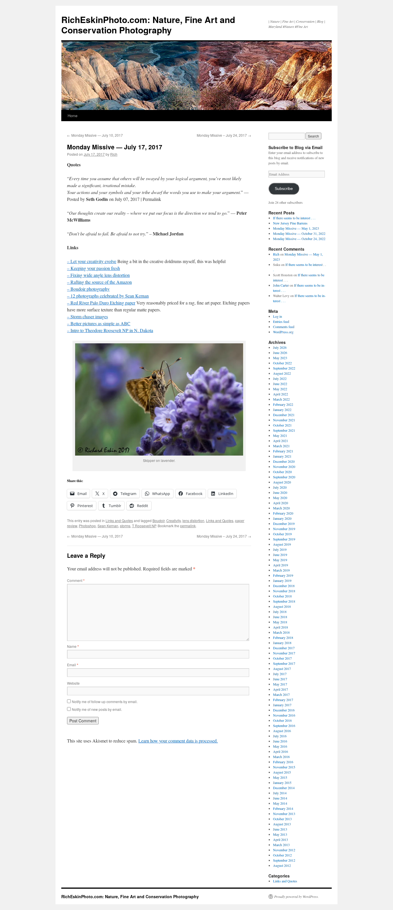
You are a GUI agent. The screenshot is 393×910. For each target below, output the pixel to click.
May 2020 (280, 497)
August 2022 (282, 373)
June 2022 (280, 383)
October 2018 (282, 596)
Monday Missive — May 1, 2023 (296, 228)
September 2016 (284, 725)
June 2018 (280, 616)
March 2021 (281, 445)
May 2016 (280, 746)
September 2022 (284, 368)
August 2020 (282, 482)
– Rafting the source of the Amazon (99, 282)
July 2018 (280, 611)
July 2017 (280, 673)
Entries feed (281, 321)
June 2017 (280, 679)
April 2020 (280, 502)
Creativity (173, 520)
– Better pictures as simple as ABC (98, 323)
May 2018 (280, 622)
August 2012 (282, 865)
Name (73, 646)
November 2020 (284, 466)
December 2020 (284, 461)
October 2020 (282, 471)
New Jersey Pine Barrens (290, 223)
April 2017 (280, 689)
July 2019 (280, 549)
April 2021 (280, 440)
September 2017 (284, 663)
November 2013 (284, 813)
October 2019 (282, 534)
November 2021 (284, 420)
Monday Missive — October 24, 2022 (299, 238)
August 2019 (282, 544)
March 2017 (281, 694)
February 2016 (283, 761)
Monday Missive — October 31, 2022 (299, 233)
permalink (188, 525)
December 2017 (284, 648)
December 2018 (284, 585)
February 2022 (283, 404)
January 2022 (282, 409)
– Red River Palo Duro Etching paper (101, 303)
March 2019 (281, 570)
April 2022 (280, 394)
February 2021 (283, 451)
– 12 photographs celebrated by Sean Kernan (108, 296)
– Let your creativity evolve (91, 261)
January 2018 (282, 642)
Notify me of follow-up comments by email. (105, 701)
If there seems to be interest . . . (294, 218)
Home (72, 115)
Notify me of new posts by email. (97, 709)
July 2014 (280, 793)
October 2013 (282, 818)
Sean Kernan (108, 525)
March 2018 (281, 632)
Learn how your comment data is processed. (178, 741)
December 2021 (284, 414)
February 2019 (283, 575)
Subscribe (284, 188)
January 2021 (282, 456)
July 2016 (280, 736)
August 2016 (282, 730)
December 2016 (284, 710)
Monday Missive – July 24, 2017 (224, 135)
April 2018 (280, 627)
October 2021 (282, 425)
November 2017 (284, 653)
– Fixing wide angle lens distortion (98, 275)
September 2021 (284, 430)
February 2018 (283, 637)
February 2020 (283, 513)
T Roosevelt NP (144, 525)
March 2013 (281, 844)
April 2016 (280, 751)
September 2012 (284, 860)
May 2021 (280, 435)
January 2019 (282, 580)
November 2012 (284, 850)
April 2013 (280, 839)
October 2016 (282, 720)
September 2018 (284, 601)
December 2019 (284, 523)
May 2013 (280, 834)
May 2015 (280, 777)
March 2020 (281, 508)
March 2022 (281, 399)
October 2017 (282, 658)
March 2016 (281, 756)
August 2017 (282, 668)
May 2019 (280, 559)
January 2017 (282, 705)
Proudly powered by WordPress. (296, 896)
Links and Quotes (119, 520)
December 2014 (284, 787)
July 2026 (280, 347)
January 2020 (282, 518)
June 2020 (280, 492)
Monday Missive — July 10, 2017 (95, 135)
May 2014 (280, 803)
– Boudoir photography (88, 289)
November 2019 (284, 528)
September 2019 (284, 539)
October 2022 (282, 363)
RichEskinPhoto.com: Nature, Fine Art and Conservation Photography (148, 24)
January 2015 (282, 782)
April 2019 (280, 565)
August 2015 (282, 772)
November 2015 (284, 767)
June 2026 (280, 352)
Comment (76, 580)
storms (125, 525)
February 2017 (283, 699)
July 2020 (280, 487)
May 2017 (280, 684)
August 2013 (282, 824)
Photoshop (87, 525)
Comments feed (283, 326)
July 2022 (280, 378)
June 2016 (280, 741)
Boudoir (158, 520)
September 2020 (284, 477)
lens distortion (193, 520)
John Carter (281, 285)
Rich (113, 154)
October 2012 (282, 855)
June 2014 (280, 798)
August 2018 (282, 606)
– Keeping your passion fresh (93, 268)
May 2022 (280, 389)
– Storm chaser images (87, 316)
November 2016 (284, 715)
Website (73, 683)
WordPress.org (283, 332)
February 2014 (283, 808)
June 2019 (280, 554)
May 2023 (280, 357)
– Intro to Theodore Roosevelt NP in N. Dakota (110, 330)
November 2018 (284, 591)
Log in (277, 316)
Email (72, 664)
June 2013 (280, 829)
